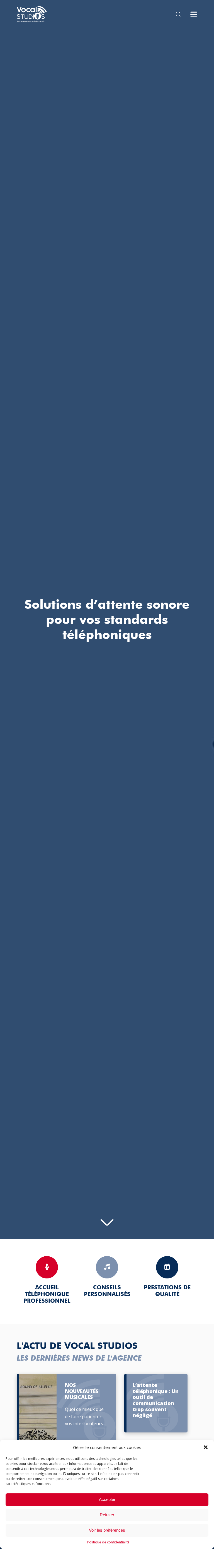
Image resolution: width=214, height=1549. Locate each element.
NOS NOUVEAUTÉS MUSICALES (81, 1391)
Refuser (107, 1514)
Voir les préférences (107, 1530)
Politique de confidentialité (108, 1542)
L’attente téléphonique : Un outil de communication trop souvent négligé (156, 1400)
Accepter (107, 1499)
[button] (205, 1447)
